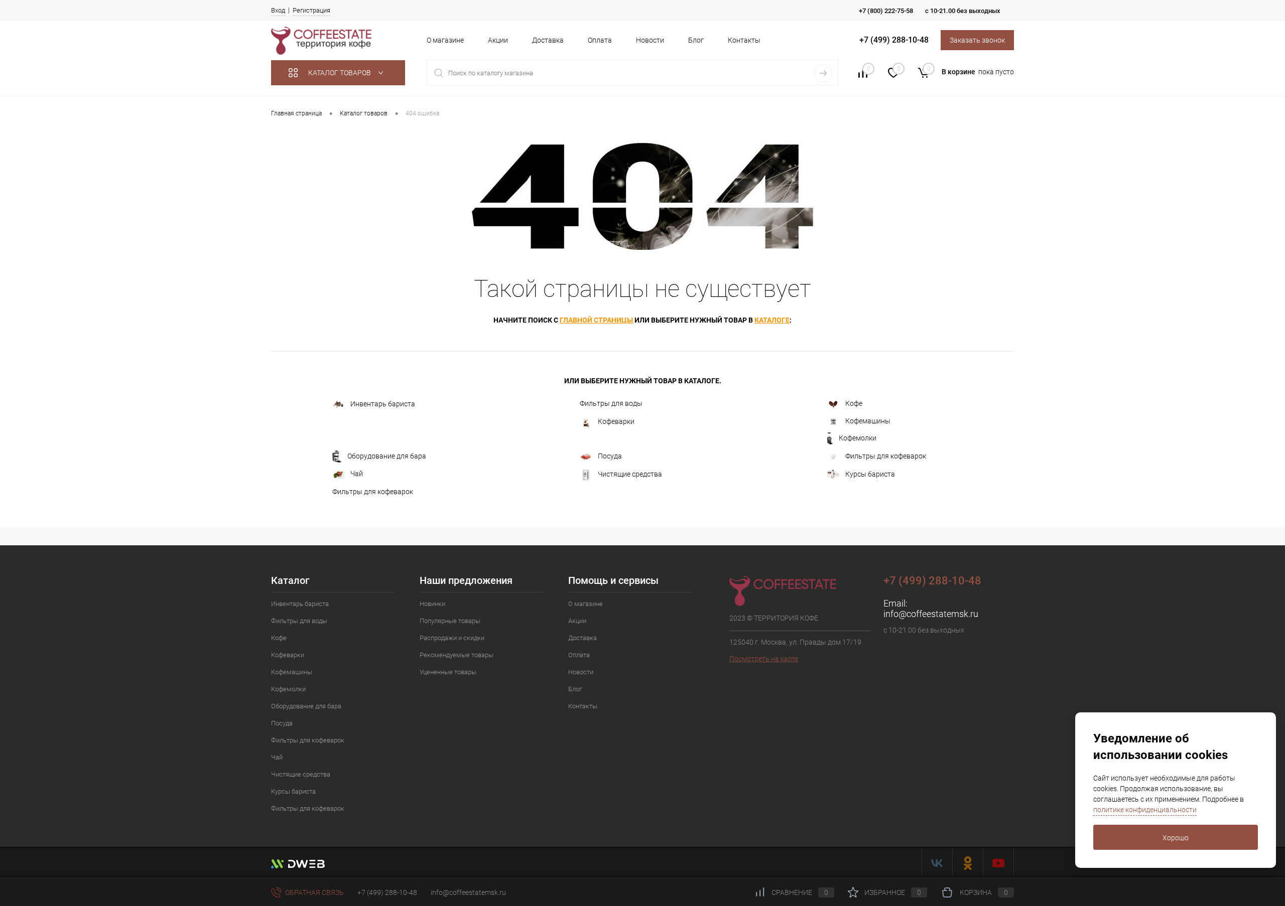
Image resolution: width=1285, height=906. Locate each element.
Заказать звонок (977, 40)
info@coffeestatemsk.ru (930, 614)
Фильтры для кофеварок (885, 455)
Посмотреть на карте (763, 659)
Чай (356, 474)
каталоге (772, 320)
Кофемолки (857, 437)
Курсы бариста (870, 474)
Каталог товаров (340, 73)
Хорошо (1176, 838)
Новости (650, 40)
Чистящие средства (630, 474)
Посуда (610, 455)
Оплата (600, 40)
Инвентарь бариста (382, 404)
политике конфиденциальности (1145, 810)
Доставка (548, 40)
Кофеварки (616, 421)
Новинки (432, 604)
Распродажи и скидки (452, 638)
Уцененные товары (448, 672)
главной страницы (596, 320)
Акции (498, 40)
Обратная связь (314, 892)
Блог (696, 40)
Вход (278, 10)
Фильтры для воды (611, 403)
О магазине (445, 40)
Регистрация (311, 10)
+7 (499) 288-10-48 (387, 892)
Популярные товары (450, 621)
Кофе (853, 403)
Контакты (744, 40)
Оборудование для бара (386, 455)
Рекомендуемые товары (456, 655)
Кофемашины (867, 421)
